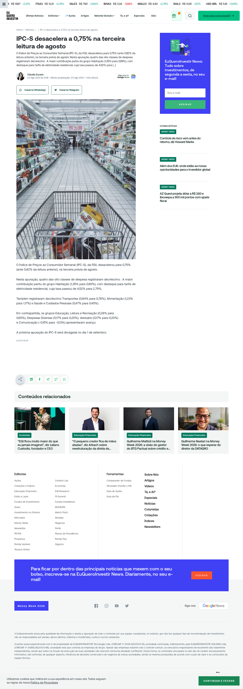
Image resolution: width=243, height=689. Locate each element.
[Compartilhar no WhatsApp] (64, 379)
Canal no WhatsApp (35, 90)
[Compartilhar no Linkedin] (31, 379)
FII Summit (60, 496)
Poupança (19, 539)
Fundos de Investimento (27, 501)
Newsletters (152, 526)
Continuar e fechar (219, 681)
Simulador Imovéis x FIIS (119, 486)
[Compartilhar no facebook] (39, 379)
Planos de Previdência (66, 533)
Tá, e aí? (124, 15)
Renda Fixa (61, 539)
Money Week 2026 (31, 606)
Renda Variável (22, 544)
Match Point (61, 512)
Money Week (21, 523)
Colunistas (151, 509)
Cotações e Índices (24, 486)
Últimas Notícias (34, 15)
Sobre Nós (151, 474)
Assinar (185, 104)
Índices (149, 521)
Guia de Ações (114, 491)
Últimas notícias (168, 126)
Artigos (85, 15)
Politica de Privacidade (44, 682)
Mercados (19, 517)
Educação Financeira (25, 491)
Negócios (60, 523)
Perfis (58, 528)
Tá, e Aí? (149, 492)
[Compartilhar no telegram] (47, 379)
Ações (17, 480)
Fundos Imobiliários (65, 501)
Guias (17, 507)
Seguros (59, 544)
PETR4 (17, 533)
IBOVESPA (60, 507)
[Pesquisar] (190, 15)
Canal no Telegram (69, 90)
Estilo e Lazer (21, 496)
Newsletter (20, 528)
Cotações (151, 515)
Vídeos (149, 486)
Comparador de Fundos (119, 480)
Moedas (59, 517)
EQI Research (62, 491)
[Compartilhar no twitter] (56, 379)
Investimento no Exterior (27, 512)
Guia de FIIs (113, 496)
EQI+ (153, 15)
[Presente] (177, 16)
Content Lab (61, 480)
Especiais (139, 15)
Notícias (29, 29)
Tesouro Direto (22, 549)
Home (19, 29)
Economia (60, 486)
